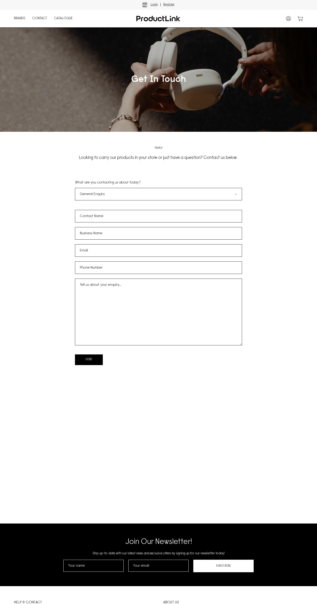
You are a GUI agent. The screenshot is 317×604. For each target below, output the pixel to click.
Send (88, 359)
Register (169, 4)
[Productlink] (153, 18)
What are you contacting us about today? (108, 182)
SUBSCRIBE (223, 565)
